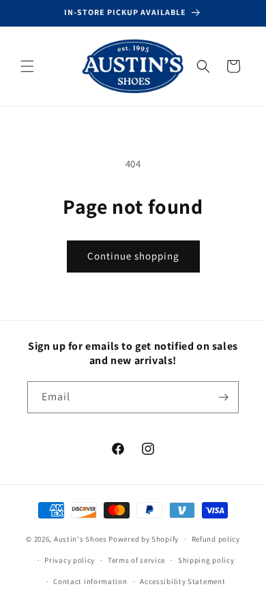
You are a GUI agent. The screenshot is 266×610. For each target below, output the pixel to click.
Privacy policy (69, 560)
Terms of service (136, 560)
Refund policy (216, 539)
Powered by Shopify (143, 539)
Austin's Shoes (81, 539)
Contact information (90, 581)
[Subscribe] (223, 397)
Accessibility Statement (182, 581)
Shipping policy (206, 560)
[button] (27, 66)
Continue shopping (133, 255)
